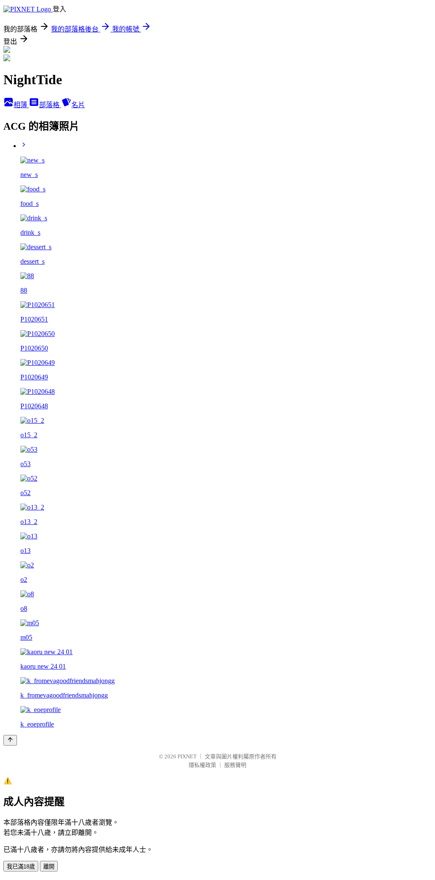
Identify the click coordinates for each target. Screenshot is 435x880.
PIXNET (187, 756)
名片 (78, 104)
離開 (48, 866)
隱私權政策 (202, 765)
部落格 (50, 104)
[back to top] (10, 740)
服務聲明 (235, 765)
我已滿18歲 (21, 866)
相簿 (21, 104)
